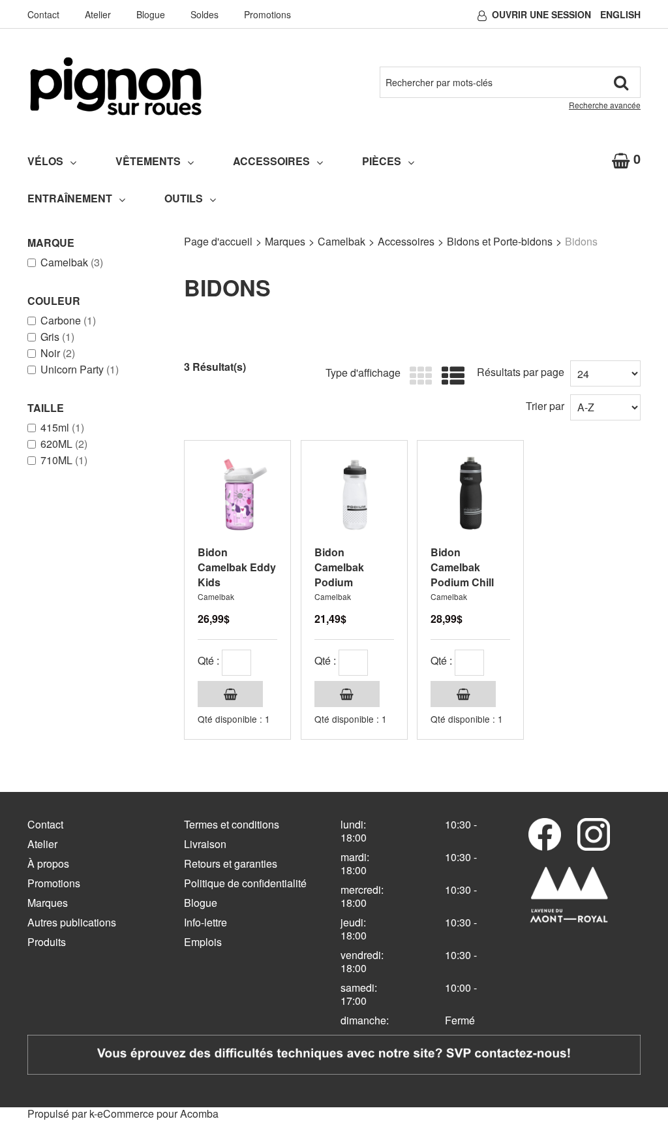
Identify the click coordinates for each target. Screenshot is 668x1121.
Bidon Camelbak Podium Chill (462, 567)
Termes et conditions (231, 824)
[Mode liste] (449, 376)
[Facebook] (544, 834)
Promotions (267, 14)
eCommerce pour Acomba (158, 1113)
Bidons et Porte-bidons (500, 241)
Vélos (45, 160)
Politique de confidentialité (245, 883)
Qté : (208, 660)
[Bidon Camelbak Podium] (354, 493)
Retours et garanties (230, 863)
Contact (43, 14)
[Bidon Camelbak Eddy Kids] (237, 493)
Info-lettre (205, 922)
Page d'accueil (218, 241)
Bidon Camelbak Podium (339, 567)
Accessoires (271, 160)
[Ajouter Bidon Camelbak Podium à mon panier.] (347, 694)
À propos (48, 863)
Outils (183, 198)
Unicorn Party (79, 369)
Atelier (98, 14)
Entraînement (69, 198)
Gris (57, 336)
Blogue (150, 14)
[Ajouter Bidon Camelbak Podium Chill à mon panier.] (463, 694)
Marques (285, 241)
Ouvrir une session (541, 14)
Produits (46, 941)
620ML (63, 443)
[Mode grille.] (418, 376)
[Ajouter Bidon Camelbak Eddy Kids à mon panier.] (230, 694)
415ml (62, 427)
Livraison (205, 843)
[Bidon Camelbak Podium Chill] (470, 493)
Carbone (68, 320)
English (620, 14)
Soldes (204, 14)
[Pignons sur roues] (115, 86)
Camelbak (71, 262)
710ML (63, 460)
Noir (57, 353)
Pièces (381, 160)
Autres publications (71, 922)
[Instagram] (593, 834)
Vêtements (148, 160)
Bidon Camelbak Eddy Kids (237, 567)
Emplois (203, 941)
